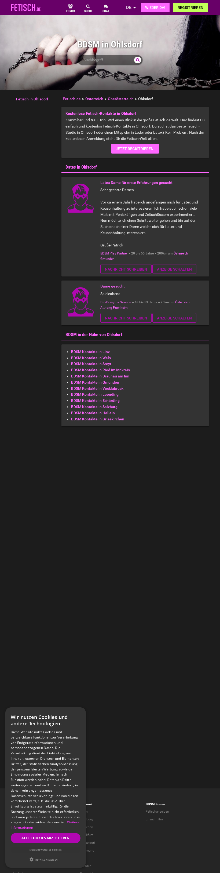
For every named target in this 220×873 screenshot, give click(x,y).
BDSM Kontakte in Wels (91, 358)
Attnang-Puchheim (114, 308)
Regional (86, 804)
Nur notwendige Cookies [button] (46, 849)
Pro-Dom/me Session (115, 302)
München (86, 827)
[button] (45, 859)
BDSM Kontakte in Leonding (95, 394)
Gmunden (107, 259)
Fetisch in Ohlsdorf (32, 99)
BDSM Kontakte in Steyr (91, 364)
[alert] (45, 787)
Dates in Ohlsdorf (81, 167)
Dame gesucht (112, 286)
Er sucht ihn (154, 819)
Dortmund (87, 850)
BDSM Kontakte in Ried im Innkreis (100, 370)
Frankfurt (86, 835)
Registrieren (190, 7)
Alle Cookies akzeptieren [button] (45, 838)
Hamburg (86, 819)
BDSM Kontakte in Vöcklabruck (97, 388)
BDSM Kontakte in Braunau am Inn (100, 376)
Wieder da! (155, 7)
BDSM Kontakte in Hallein (93, 413)
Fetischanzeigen (157, 811)
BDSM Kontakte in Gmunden (95, 382)
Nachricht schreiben (126, 269)
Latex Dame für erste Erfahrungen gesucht (136, 182)
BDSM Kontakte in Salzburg (94, 407)
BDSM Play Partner (114, 253)
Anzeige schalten (174, 269)
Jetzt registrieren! (135, 149)
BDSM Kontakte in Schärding (95, 400)
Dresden (85, 866)
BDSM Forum (155, 804)
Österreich (181, 253)
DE (128, 7)
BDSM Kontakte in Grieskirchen (97, 419)
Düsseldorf (87, 843)
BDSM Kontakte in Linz (90, 352)
